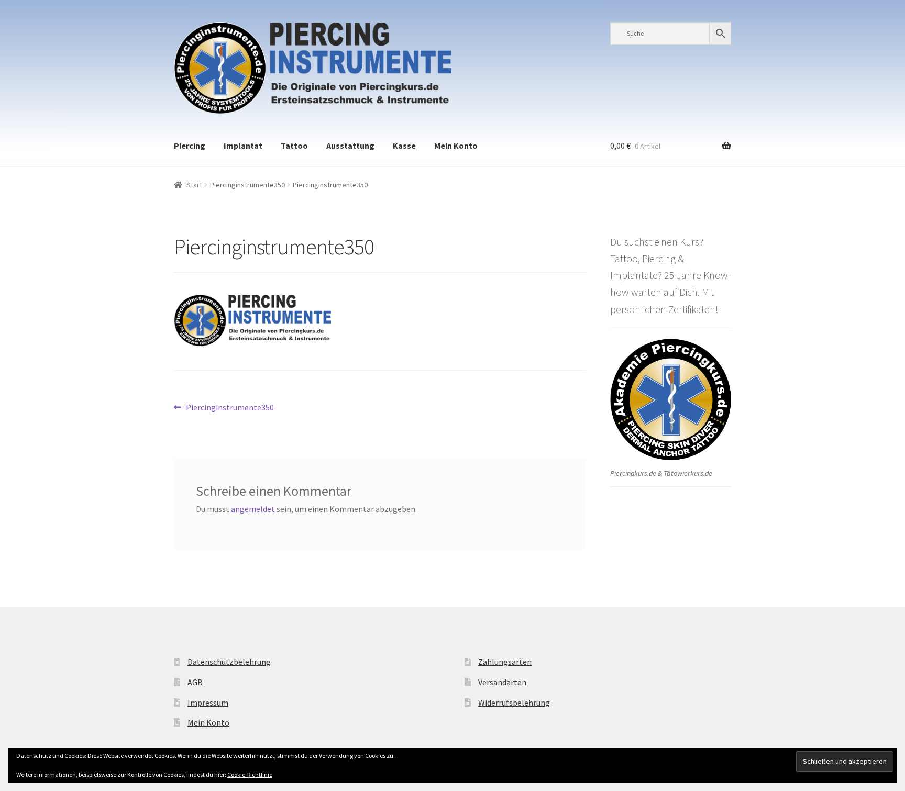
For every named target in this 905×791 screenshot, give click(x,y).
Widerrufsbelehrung (514, 702)
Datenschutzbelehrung (229, 661)
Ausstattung (350, 145)
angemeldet (253, 509)
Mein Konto (456, 145)
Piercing (189, 145)
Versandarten (502, 682)
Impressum (207, 702)
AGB (195, 682)
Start (194, 185)
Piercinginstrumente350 (247, 185)
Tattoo (294, 145)
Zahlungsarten (505, 661)
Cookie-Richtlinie (249, 774)
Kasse (404, 145)
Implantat (243, 145)
